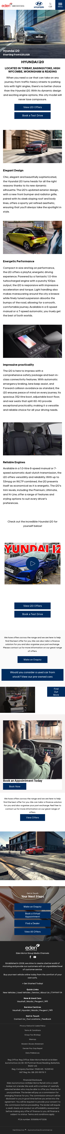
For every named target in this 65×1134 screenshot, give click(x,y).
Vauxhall (21, 1002)
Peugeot (39, 1002)
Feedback (46, 1019)
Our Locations (33, 1019)
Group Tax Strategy (32, 1035)
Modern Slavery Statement (32, 1044)
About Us (45, 993)
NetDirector (19, 1130)
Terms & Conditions (32, 1030)
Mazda (30, 1002)
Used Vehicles (23, 993)
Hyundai (26, 1010)
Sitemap (32, 1039)
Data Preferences (32, 1053)
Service (35, 993)
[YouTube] (35, 957)
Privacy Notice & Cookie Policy (32, 1026)
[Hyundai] (39, 5)
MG (46, 1001)
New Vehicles (9, 993)
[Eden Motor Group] (13, 5)
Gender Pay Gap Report (32, 1048)
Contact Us (56, 993)
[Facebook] (30, 957)
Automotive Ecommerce (40, 1130)
